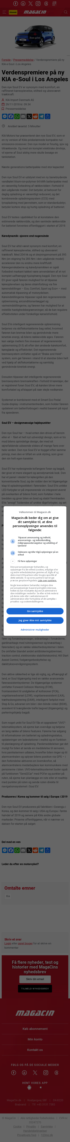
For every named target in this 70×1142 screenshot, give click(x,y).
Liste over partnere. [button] (47, 580)
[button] (35, 561)
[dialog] (35, 571)
